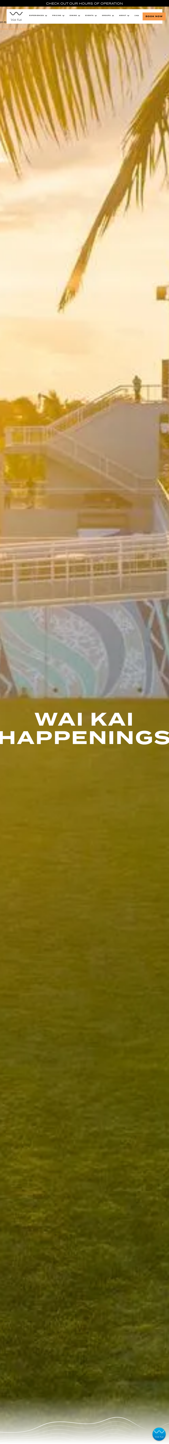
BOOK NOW (154, 16)
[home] (16, 16)
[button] (38, 15)
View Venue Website (16, 29)
